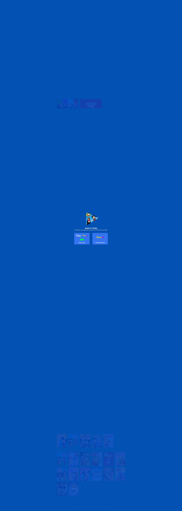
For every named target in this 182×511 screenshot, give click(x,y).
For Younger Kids (100, 242)
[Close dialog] (180, 2)
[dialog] (91, 255)
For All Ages (82, 242)
